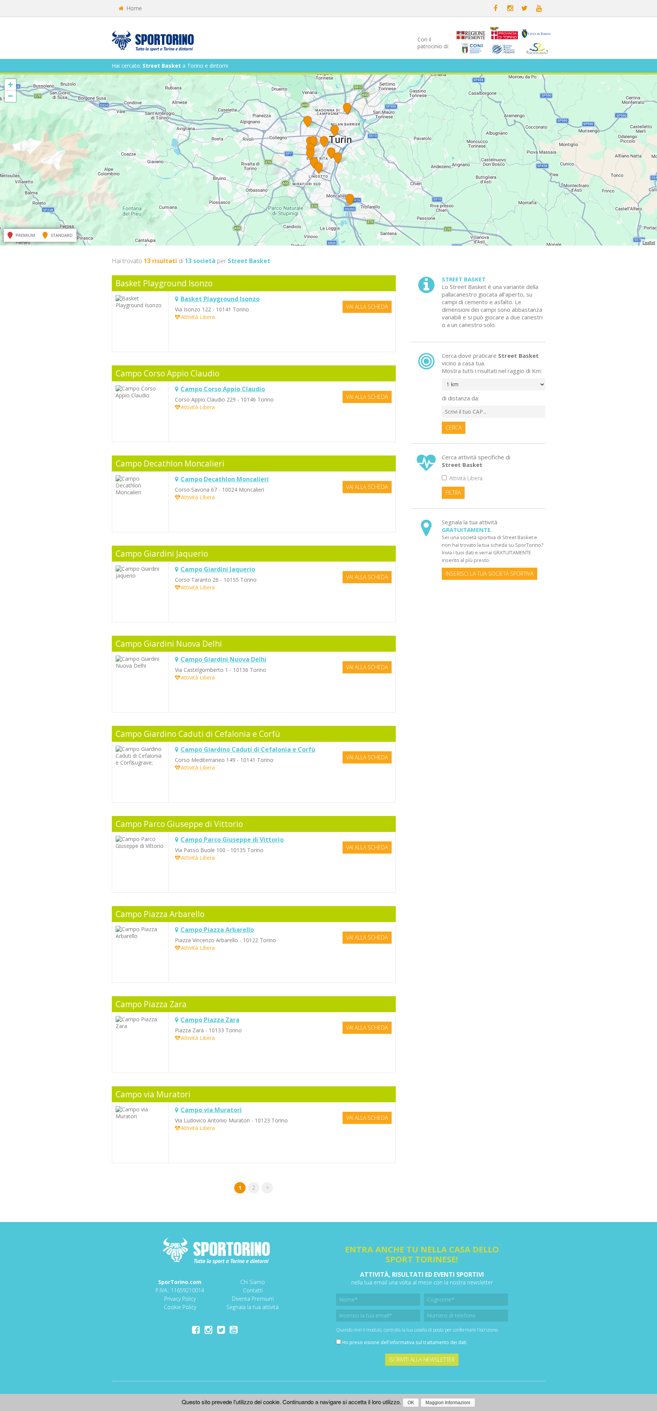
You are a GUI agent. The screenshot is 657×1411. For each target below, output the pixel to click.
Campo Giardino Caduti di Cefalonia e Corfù (198, 734)
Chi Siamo (252, 1282)
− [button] (10, 96)
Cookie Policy (180, 1307)
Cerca (454, 427)
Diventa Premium (253, 1298)
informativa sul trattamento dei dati (428, 1342)
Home (133, 8)
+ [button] (10, 84)
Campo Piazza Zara (151, 1004)
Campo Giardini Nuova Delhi (169, 643)
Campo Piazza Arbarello (160, 914)
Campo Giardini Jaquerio (162, 553)
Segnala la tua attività (253, 1307)
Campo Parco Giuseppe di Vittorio (179, 824)
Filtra (453, 492)
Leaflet (649, 242)
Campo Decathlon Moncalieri (170, 463)
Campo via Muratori (153, 1094)
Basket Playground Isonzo (164, 283)
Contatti (253, 1290)
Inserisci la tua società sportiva (489, 573)
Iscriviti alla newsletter (422, 1359)
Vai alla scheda (367, 306)
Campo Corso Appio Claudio (167, 373)
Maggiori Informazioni (447, 1402)
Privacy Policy (180, 1298)
